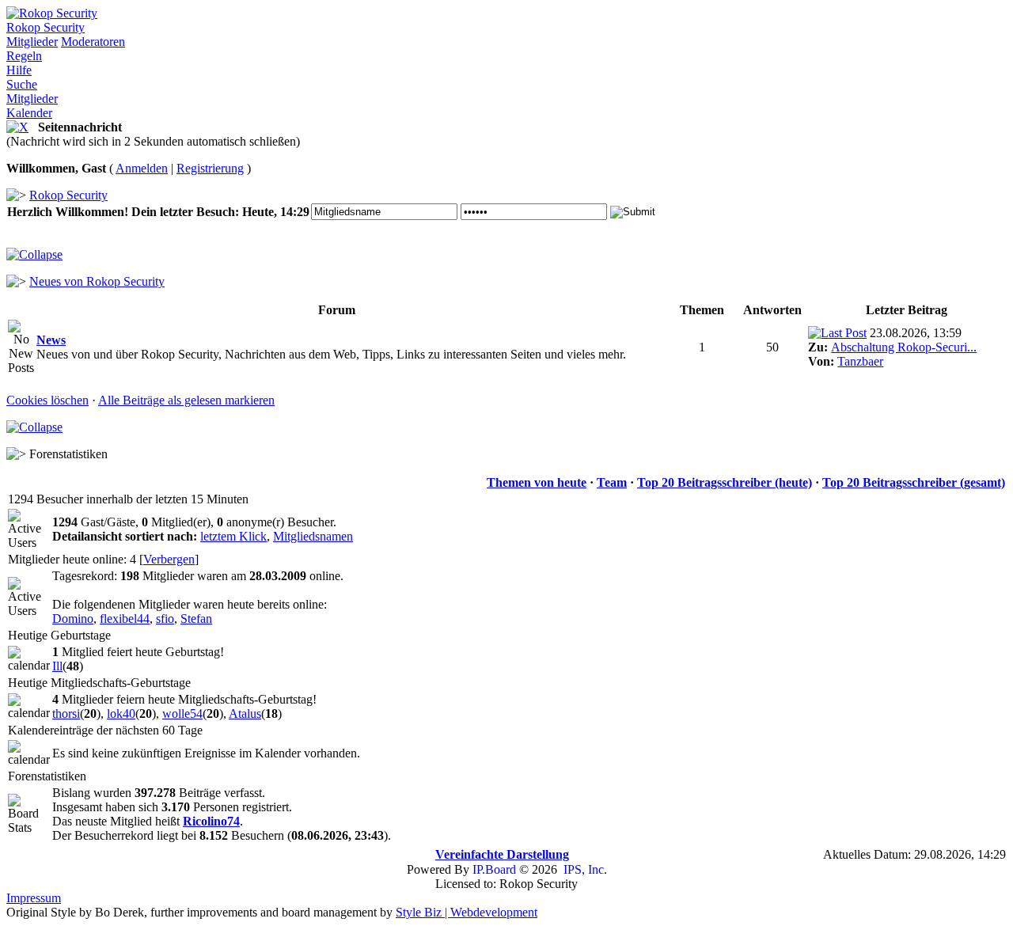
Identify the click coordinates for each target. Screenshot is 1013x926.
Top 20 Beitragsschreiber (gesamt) (913, 482)
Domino (72, 618)
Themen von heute (536, 482)
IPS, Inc (583, 869)
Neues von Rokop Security (97, 281)
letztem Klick (233, 536)
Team (612, 482)
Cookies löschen (47, 400)
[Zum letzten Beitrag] (837, 333)
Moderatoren (93, 41)
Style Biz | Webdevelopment (466, 912)
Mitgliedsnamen (313, 536)
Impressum (33, 898)
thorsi (66, 713)
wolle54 (182, 713)
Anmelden (142, 168)
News (51, 340)
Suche (21, 84)
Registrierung (210, 168)
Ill (57, 666)
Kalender (29, 113)
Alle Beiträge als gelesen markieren (186, 400)
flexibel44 (125, 618)
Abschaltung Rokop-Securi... (904, 347)
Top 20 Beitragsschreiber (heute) (724, 482)
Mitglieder (32, 41)
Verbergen (169, 559)
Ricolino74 (211, 821)
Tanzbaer (860, 361)
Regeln (24, 56)
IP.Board (494, 869)
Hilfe (19, 70)
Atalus (245, 713)
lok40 (121, 713)
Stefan (196, 618)
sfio (165, 618)
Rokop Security (45, 27)
